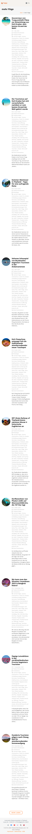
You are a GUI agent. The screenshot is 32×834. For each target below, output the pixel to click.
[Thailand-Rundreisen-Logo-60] (4, 3)
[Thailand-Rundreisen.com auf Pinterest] (24, 825)
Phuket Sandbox (19, 55)
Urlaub (19, 68)
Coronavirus (16, 592)
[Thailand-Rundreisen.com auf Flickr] (17, 825)
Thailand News (17, 34)
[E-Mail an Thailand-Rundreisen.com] (8, 825)
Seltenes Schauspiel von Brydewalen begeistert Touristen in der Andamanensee (20, 262)
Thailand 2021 (15, 62)
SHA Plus (14, 58)
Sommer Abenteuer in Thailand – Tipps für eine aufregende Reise (20, 183)
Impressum (10, 831)
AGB (23, 831)
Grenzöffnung (21, 42)
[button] (26, 3)
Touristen (14, 68)
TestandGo (20, 60)
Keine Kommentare (18, 71)
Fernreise (14, 42)
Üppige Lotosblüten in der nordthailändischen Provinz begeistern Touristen (20, 660)
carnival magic (17, 36)
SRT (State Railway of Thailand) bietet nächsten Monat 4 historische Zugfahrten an (21, 422)
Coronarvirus (15, 38)
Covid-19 (21, 38)
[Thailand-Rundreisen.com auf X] (20, 825)
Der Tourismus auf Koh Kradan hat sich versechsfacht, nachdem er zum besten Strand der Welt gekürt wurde (20, 104)
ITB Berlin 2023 (24, 44)
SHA (18, 57)
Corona (24, 36)
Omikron (21, 53)
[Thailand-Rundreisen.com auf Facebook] (11, 825)
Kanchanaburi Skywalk (18, 603)
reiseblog (14, 57)
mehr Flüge (21, 51)
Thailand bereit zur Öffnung (19, 64)
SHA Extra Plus (24, 57)
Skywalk (19, 58)
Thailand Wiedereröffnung (19, 66)
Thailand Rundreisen (18, 32)
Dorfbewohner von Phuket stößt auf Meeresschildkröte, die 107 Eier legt (20, 502)
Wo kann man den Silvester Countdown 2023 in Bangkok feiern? (21, 582)
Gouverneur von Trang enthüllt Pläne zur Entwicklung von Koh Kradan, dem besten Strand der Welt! (20, 23)
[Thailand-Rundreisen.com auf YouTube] (14, 825)
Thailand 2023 (23, 62)
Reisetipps (16, 192)
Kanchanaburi (15, 45)
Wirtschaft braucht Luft (22, 625)
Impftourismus (16, 44)
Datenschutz (18, 831)
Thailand (25, 60)
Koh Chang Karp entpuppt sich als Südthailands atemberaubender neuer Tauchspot (19, 343)
